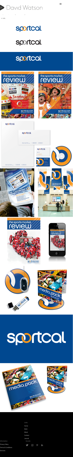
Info (4, 18)
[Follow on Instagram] (32, 445)
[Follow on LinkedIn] (42, 445)
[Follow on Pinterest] (37, 445)
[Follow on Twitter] (27, 445)
